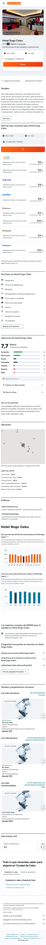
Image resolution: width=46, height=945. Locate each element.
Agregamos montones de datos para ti (17, 920)
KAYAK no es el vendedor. (12, 916)
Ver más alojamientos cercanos (37, 694)
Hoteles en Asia (32, 934)
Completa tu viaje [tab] (11, 872)
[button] (3, 3)
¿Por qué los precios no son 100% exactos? (19, 923)
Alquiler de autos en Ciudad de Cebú (18, 885)
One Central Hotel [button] (8, 812)
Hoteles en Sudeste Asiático (12, 938)
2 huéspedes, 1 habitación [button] (14, 59)
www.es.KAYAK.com (12, 934)
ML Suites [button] (5, 767)
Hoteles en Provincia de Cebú (29, 936)
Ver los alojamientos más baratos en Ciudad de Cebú (35, 739)
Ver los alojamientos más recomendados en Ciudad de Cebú (34, 785)
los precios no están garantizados (12, 909)
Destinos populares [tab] (28, 872)
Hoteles (23, 934)
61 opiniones (21, 44)
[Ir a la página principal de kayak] (14, 3)
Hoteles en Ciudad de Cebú (15, 888)
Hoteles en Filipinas (12, 936)
